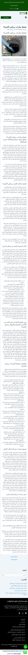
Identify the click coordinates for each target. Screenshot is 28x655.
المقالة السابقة (14, 556)
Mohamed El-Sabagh (20, 651)
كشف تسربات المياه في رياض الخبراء (17, 588)
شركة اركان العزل (6, 59)
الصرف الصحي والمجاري (15, 72)
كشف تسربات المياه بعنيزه (20, 590)
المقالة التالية (14, 559)
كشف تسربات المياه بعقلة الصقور (18, 585)
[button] (25, 17)
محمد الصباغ (10, 654)
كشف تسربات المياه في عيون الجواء (18, 583)
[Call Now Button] (25, 647)
